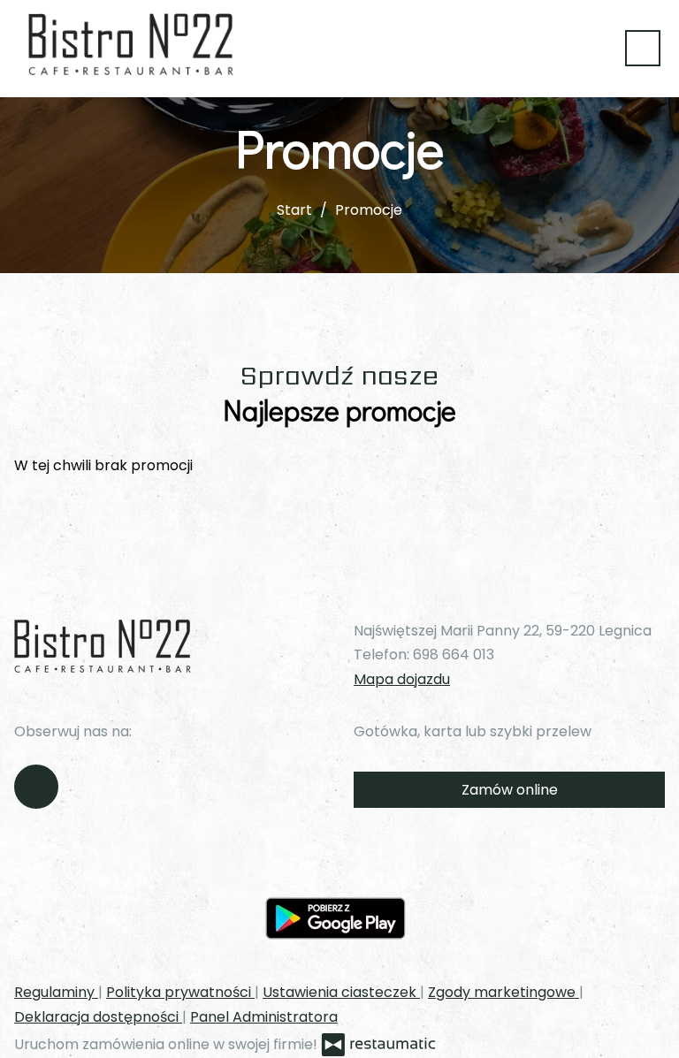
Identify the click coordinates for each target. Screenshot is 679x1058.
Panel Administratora (264, 1017)
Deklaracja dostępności (98, 1017)
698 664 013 (453, 654)
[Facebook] (36, 787)
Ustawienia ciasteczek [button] (341, 992)
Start (294, 210)
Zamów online (510, 790)
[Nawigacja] (642, 48)
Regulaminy (56, 992)
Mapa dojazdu (402, 679)
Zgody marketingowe (503, 992)
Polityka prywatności (180, 992)
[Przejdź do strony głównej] (130, 44)
